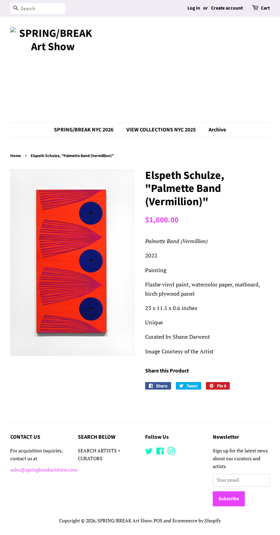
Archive (217, 129)
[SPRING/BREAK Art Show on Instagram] (171, 452)
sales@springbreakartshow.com (43, 470)
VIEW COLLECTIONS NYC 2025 (161, 129)
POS (158, 521)
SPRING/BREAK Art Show (124, 521)
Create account (227, 8)
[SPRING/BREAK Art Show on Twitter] (149, 452)
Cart (265, 8)
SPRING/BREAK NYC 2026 (83, 129)
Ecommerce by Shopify (196, 521)
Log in (193, 8)
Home (15, 156)
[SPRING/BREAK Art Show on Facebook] (160, 452)
